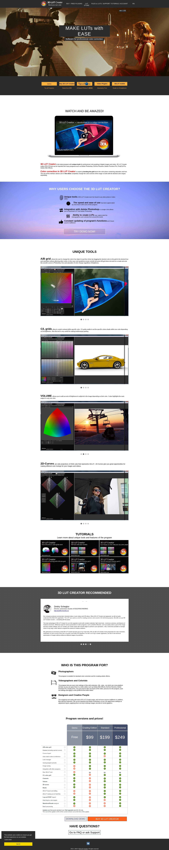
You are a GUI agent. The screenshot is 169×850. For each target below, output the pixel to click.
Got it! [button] (18, 844)
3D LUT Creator (83, 848)
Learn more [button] (8, 839)
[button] (49, 84)
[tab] (81, 319)
